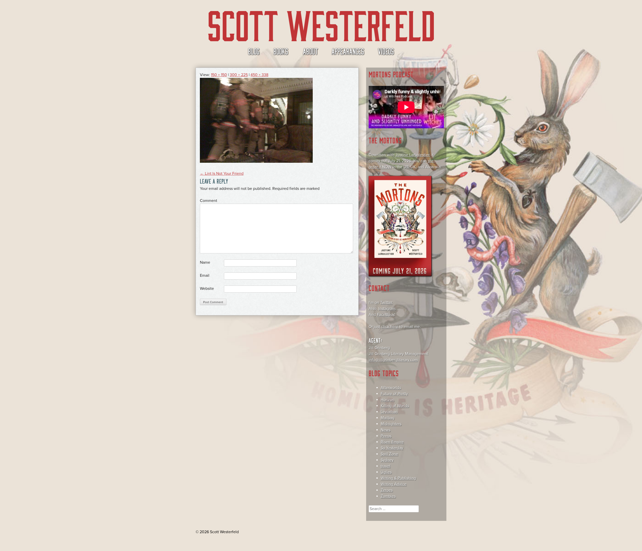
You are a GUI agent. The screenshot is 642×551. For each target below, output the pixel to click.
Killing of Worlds (395, 405)
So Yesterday (392, 448)
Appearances (348, 51)
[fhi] (256, 161)
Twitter (386, 302)
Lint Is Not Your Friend (222, 173)
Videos (386, 51)
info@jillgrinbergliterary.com (393, 359)
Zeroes (387, 490)
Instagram (386, 308)
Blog (254, 51)
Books (280, 51)
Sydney (387, 460)
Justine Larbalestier (412, 154)
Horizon (387, 399)
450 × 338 (259, 74)
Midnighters (391, 423)
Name (205, 262)
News (385, 429)
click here (389, 326)
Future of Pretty (394, 393)
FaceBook (385, 314)
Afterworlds (391, 387)
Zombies (388, 496)
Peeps (386, 435)
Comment (208, 200)
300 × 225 (239, 74)
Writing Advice (394, 484)
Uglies (386, 472)
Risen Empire (392, 442)
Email (204, 275)
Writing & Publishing (398, 478)
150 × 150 (219, 74)
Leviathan (389, 411)
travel (385, 466)
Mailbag (387, 417)
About (310, 51)
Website (207, 288)
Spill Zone (389, 454)
